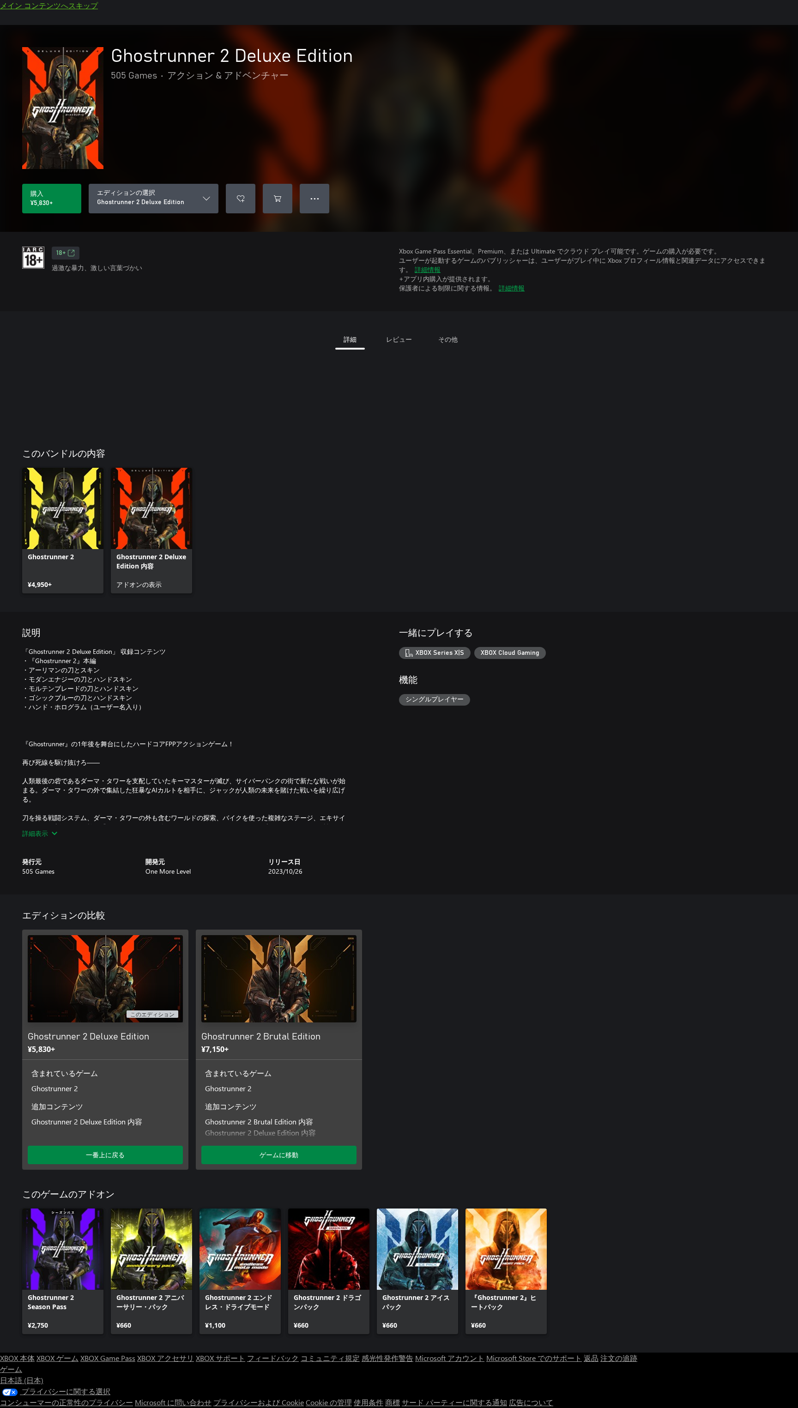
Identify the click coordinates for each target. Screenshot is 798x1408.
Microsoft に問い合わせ (173, 1402)
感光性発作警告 (387, 1358)
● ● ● (314, 198)
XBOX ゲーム (57, 1358)
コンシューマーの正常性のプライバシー (66, 1402)
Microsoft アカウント (449, 1358)
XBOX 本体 (17, 1358)
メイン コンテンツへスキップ (49, 5)
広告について (531, 1402)
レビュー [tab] (399, 339)
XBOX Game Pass (107, 1358)
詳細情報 (428, 269)
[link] (62, 530)
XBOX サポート (220, 1358)
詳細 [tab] (350, 339)
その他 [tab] (448, 339)
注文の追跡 (618, 1358)
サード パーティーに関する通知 (454, 1402)
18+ (61, 253)
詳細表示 (35, 833)
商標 (392, 1402)
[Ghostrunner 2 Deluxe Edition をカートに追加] (277, 198)
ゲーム (11, 1369)
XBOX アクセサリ (165, 1358)
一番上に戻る (105, 1154)
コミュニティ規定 (330, 1358)
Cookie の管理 (329, 1402)
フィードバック (273, 1358)
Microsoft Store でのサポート (534, 1358)
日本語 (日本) (21, 1380)
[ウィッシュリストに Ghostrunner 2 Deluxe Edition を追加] (240, 198)
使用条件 (368, 1402)
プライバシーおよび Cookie (258, 1402)
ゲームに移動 (279, 1154)
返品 (591, 1358)
